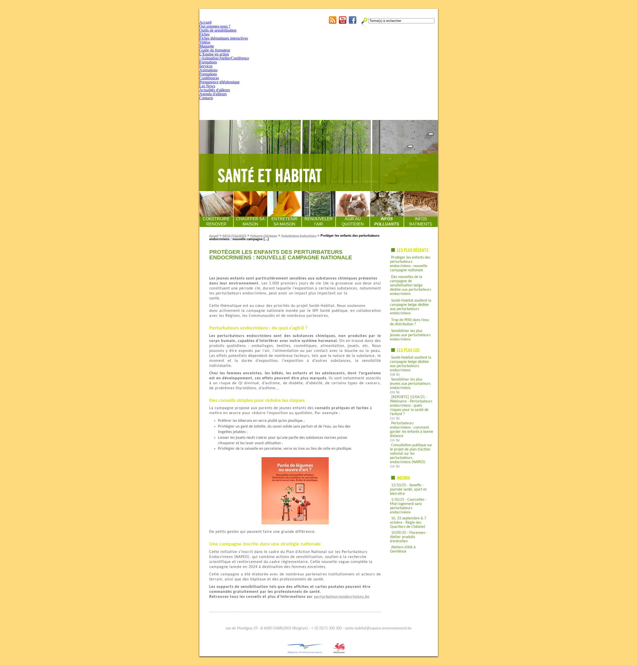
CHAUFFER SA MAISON (250, 221)
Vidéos (204, 42)
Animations (208, 70)
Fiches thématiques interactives (223, 38)
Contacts (206, 98)
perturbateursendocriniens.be (342, 597)
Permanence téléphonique (219, 82)
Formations (208, 62)
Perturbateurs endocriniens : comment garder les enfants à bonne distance (411, 429)
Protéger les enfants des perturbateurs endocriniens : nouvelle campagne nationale (410, 264)
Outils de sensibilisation (217, 30)
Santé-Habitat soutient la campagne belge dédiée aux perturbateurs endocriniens (410, 307)
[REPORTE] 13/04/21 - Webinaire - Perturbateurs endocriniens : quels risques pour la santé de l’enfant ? (411, 405)
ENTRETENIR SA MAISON (284, 221)
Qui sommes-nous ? (214, 26)
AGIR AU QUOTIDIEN (353, 221)
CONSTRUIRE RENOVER (216, 221)
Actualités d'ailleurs (214, 90)
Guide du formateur (214, 50)
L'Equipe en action (214, 54)
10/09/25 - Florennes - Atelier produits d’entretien (408, 537)
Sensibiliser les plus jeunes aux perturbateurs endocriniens (410, 335)
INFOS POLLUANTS (386, 221)
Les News (207, 86)
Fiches (204, 34)
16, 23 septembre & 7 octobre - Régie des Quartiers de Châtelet (408, 522)
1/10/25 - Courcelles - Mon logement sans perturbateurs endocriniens (408, 506)
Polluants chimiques (263, 235)
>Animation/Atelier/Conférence (224, 58)
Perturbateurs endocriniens (299, 235)
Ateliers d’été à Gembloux (403, 549)
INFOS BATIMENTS (420, 221)
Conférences (209, 78)
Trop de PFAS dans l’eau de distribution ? (409, 322)
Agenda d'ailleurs (213, 94)
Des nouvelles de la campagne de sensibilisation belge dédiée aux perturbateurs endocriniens (410, 285)
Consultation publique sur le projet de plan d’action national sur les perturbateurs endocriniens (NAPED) (411, 453)
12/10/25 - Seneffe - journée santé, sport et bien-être (408, 489)
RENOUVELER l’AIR (319, 221)
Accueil (205, 22)
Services (205, 66)
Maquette (206, 46)
